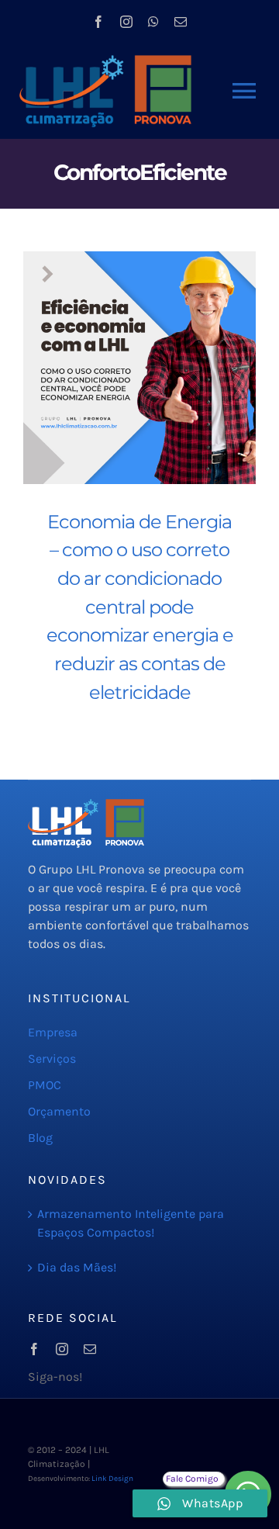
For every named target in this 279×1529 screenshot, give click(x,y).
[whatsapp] (153, 22)
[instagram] (126, 22)
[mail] (180, 22)
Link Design (112, 1478)
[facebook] (98, 22)
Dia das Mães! (76, 1267)
